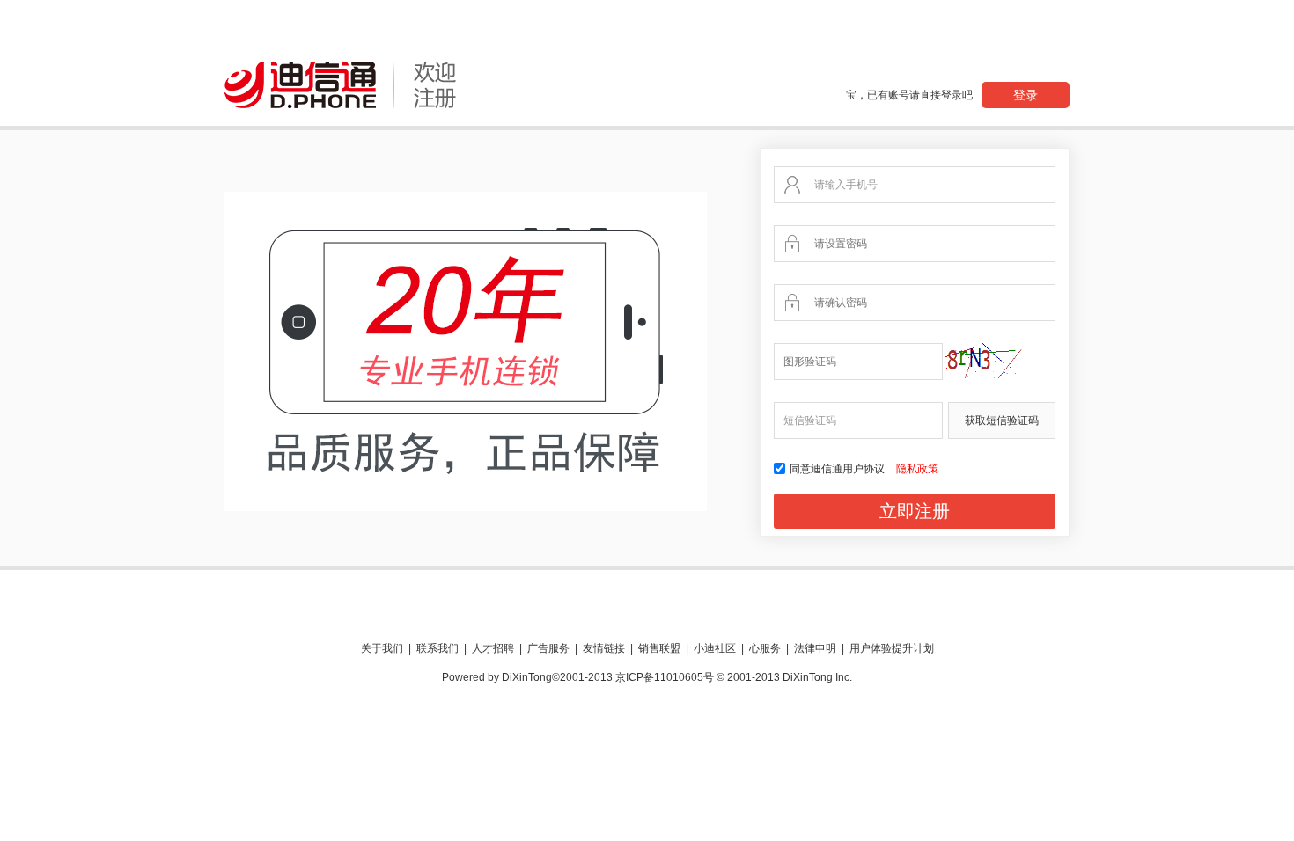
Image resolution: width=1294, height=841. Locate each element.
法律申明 (815, 648)
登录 (1025, 95)
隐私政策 (917, 469)
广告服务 (548, 648)
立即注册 (914, 511)
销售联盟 (659, 648)
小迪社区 (715, 648)
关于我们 (382, 648)
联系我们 (437, 648)
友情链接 (604, 648)
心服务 (765, 648)
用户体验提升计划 (891, 648)
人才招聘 (493, 648)
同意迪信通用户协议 (838, 469)
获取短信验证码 (1002, 420)
